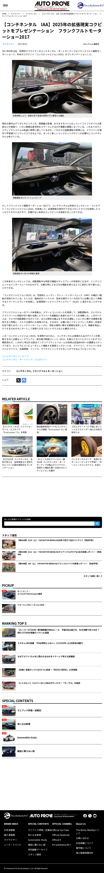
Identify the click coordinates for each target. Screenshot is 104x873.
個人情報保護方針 (84, 852)
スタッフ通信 (34, 854)
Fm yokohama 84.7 (61, 844)
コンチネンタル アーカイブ (15, 356)
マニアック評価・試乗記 (40, 830)
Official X (56, 839)
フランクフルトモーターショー (47, 371)
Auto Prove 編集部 (91, 44)
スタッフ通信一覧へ (91, 576)
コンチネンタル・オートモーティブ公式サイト (24, 359)
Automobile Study (37, 839)
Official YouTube (60, 830)
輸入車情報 (9, 835)
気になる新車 (34, 835)
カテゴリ (6, 371)
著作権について (83, 848)
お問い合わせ (82, 838)
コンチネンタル (23, 371)
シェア (5, 379)
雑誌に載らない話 (36, 844)
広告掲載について (84, 843)
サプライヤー (8, 44)
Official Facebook (60, 835)
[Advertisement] (22, 494)
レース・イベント (12, 844)
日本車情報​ (9, 830)
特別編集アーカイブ (37, 849)
